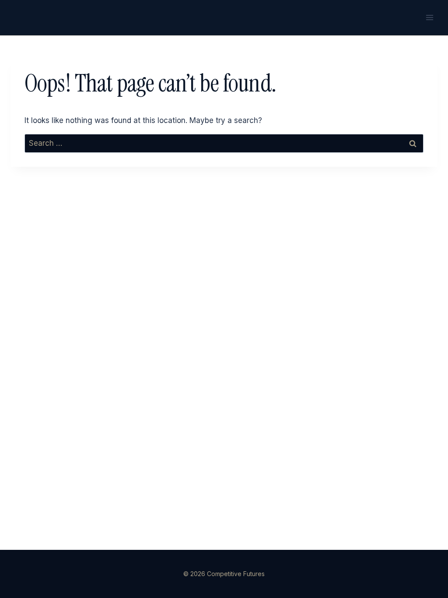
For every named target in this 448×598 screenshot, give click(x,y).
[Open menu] (429, 17)
